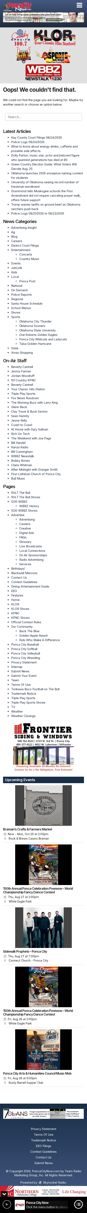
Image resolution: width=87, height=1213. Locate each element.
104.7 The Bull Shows (25, 497)
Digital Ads (26, 533)
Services (25, 564)
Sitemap (16, 667)
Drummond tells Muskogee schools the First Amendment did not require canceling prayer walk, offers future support (46, 195)
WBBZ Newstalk (22, 456)
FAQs (23, 537)
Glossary (25, 542)
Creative (25, 528)
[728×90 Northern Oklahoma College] (43, 1191)
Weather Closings (23, 716)
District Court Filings (25, 245)
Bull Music (18, 478)
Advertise (17, 515)
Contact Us (19, 577)
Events (16, 263)
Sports (15, 317)
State (14, 348)
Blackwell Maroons (24, 573)
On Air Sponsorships (33, 555)
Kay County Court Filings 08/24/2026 (36, 137)
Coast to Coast (21, 425)
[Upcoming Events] (43, 805)
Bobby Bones (20, 461)
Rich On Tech (20, 434)
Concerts (25, 254)
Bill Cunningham (22, 452)
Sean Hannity (20, 416)
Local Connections (32, 551)
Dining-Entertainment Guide (30, 586)
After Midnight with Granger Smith (34, 469)
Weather (17, 711)
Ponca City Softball (24, 649)
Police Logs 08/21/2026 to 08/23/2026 (37, 213)
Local (15, 277)
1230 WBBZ (19, 502)
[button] (79, 5)
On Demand (19, 290)
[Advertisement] (43, 17)
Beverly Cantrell (22, 367)
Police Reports (21, 295)
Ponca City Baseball (25, 644)
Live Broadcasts (30, 546)
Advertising (27, 519)
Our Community (22, 627)
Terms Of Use (21, 685)
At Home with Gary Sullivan (29, 429)
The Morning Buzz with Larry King (34, 402)
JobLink (16, 268)
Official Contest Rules (26, 622)
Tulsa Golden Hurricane (35, 344)
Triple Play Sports (23, 394)
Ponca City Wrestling (25, 658)
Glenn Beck (19, 407)
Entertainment (20, 250)
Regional (17, 299)
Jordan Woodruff (23, 376)
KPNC (15, 613)
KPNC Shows (20, 618)
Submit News (20, 671)
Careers (16, 241)
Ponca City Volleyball (25, 653)
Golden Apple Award (33, 635)
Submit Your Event (23, 676)
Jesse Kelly (19, 420)
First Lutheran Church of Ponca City (36, 474)
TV (13, 707)
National (16, 286)
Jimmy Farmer (21, 371)
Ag (13, 232)
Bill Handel (18, 443)
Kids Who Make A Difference (39, 640)
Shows (15, 312)
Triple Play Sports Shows (28, 702)
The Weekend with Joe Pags (31, 438)
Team (15, 680)
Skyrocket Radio (54, 1182)
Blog (14, 236)
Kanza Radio (19, 447)
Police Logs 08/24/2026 (28, 142)
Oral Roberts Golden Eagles (38, 335)
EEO (14, 591)
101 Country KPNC (23, 380)
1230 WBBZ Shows (24, 510)
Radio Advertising (31, 560)
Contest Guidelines (24, 582)
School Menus (21, 308)
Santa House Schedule (26, 303)
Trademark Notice (23, 693)
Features (17, 595)
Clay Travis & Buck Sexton (29, 411)
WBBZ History (29, 506)
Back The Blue (29, 631)
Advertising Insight (24, 228)
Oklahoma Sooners (32, 326)
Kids (14, 272)
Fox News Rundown (25, 398)
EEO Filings (43, 1146)
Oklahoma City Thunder (35, 321)
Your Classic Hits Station (28, 389)
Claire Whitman (21, 465)
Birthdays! (18, 568)
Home (15, 600)
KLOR (15, 604)
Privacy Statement (24, 662)
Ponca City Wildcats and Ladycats (43, 339)
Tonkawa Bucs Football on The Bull (35, 689)
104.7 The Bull (20, 493)
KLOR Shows (20, 609)
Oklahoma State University (37, 330)
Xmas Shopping (22, 353)
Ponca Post (27, 281)
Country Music (29, 259)
